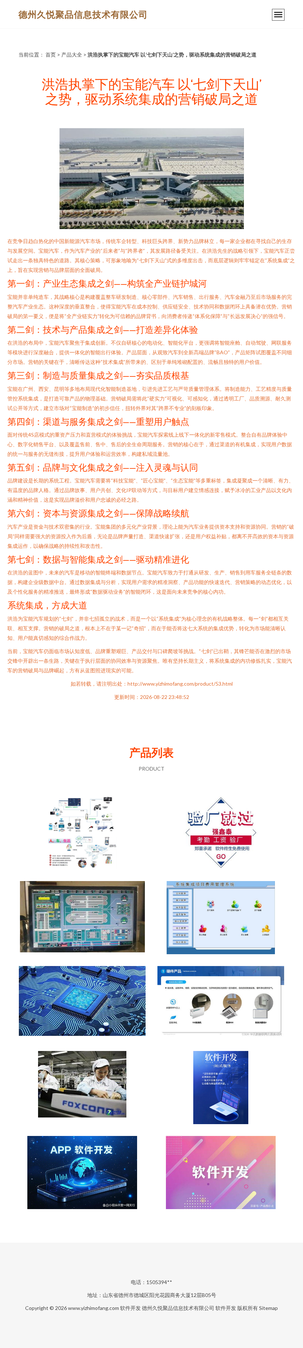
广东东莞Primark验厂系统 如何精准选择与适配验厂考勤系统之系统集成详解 (221, 833)
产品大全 (71, 54)
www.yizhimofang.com (93, 1308)
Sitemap (268, 1308)
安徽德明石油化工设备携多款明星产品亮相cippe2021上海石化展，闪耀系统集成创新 (82, 833)
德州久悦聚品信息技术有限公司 (83, 14)
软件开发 (130, 1308)
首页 (50, 54)
